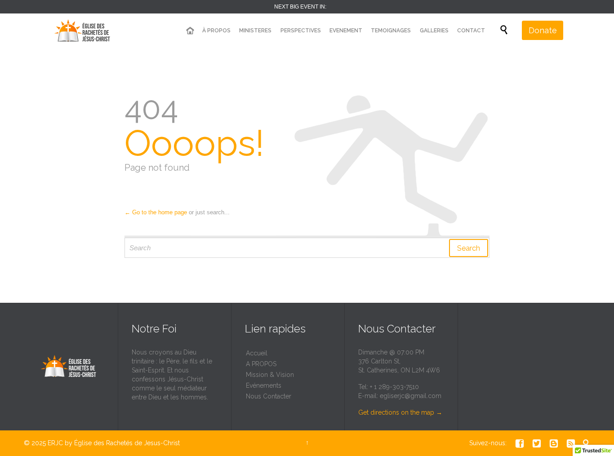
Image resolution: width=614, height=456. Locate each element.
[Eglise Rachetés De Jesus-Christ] (84, 30)
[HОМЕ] (189, 30)
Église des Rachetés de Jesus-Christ (127, 443)
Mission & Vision (270, 374)
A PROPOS (261, 363)
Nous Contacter (268, 396)
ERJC (55, 443)
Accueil (256, 353)
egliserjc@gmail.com (410, 395)
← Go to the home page (156, 212)
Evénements (263, 385)
